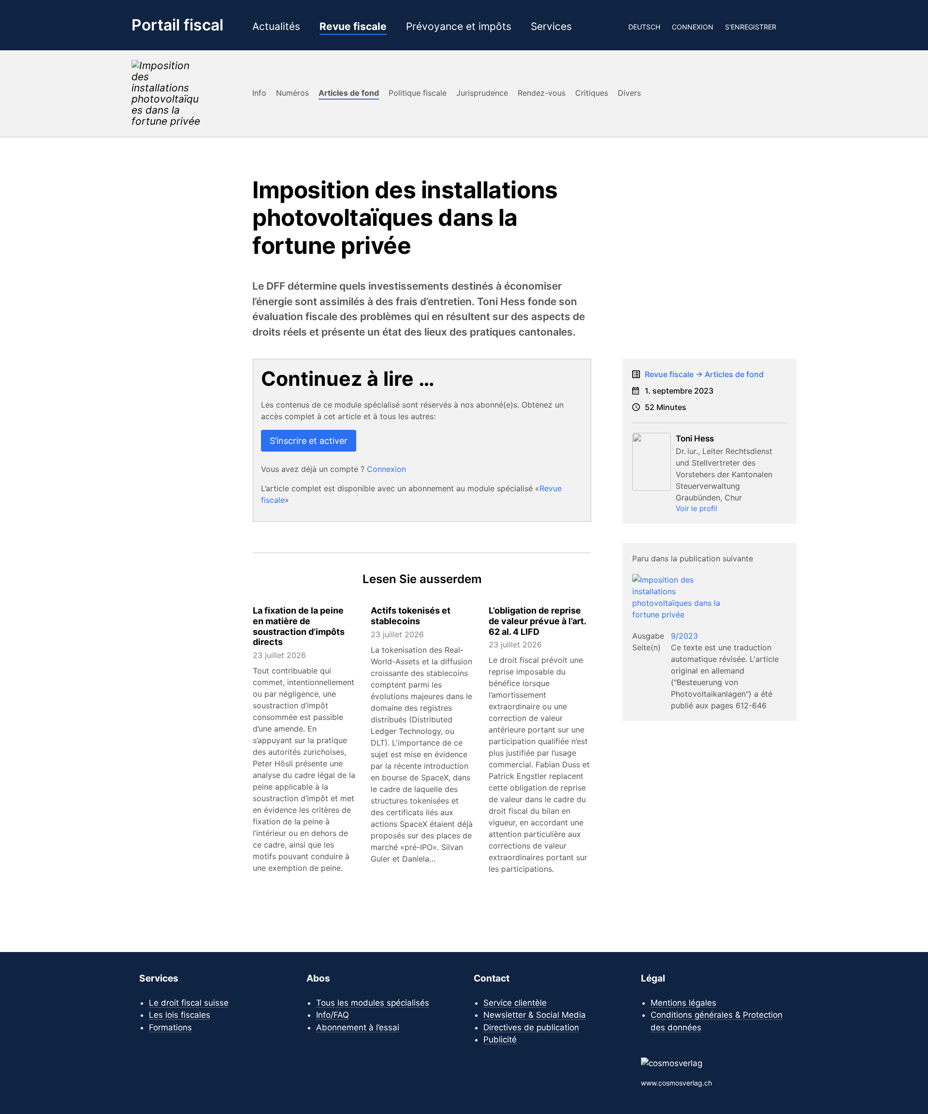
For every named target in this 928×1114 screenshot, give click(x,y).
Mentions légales (683, 1003)
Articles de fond (349, 93)
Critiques (591, 93)
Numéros (292, 93)
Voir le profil (696, 508)
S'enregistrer (750, 27)
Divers (629, 93)
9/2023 (684, 636)
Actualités (276, 26)
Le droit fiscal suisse (189, 1003)
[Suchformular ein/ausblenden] (792, 26)
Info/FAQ (332, 1015)
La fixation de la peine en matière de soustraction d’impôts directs (299, 626)
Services (551, 26)
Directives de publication (531, 1027)
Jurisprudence (482, 93)
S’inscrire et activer (309, 441)
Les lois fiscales (179, 1015)
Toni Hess (695, 438)
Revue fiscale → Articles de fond (704, 374)
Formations (170, 1027)
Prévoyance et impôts (458, 26)
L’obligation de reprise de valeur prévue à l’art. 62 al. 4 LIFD (537, 620)
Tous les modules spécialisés (372, 1003)
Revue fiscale (353, 26)
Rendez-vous (542, 93)
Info (259, 93)
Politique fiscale (418, 93)
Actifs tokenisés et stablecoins (410, 615)
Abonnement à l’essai (357, 1027)
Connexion (692, 27)
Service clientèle (515, 1003)
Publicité (500, 1039)
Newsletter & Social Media (534, 1015)
